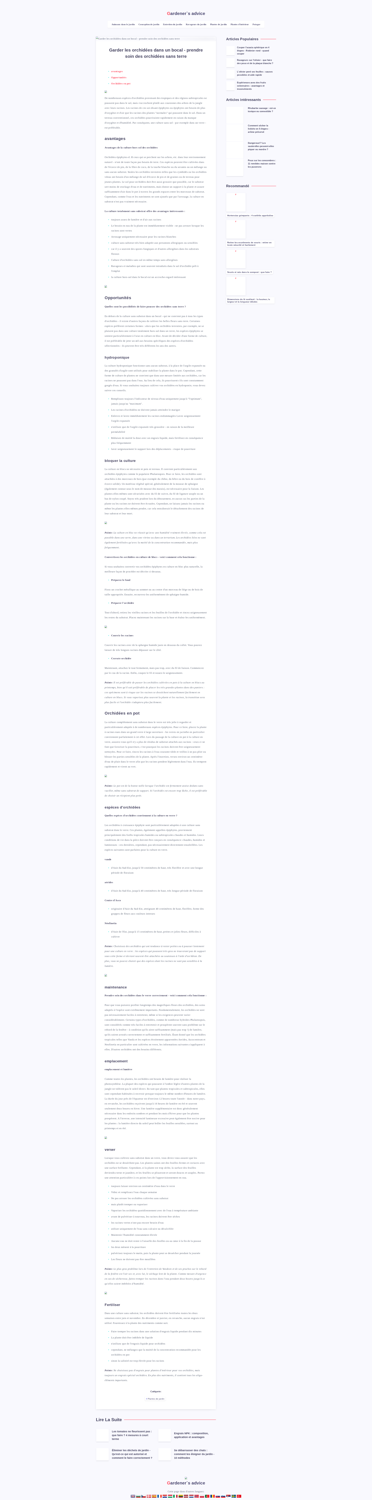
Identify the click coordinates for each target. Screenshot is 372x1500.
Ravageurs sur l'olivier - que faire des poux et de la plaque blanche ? (255, 61)
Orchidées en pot (121, 83)
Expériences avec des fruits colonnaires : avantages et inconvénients (251, 85)
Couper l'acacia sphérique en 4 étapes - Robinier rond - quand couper (253, 50)
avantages (117, 71)
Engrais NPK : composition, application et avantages (191, 1435)
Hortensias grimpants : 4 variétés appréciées (250, 215)
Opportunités (118, 77)
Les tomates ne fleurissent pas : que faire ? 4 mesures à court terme (132, 1435)
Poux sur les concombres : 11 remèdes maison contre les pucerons (262, 163)
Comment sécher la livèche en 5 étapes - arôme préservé (258, 128)
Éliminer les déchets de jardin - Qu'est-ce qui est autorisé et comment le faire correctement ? (132, 1454)
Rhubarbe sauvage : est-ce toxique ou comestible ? (262, 110)
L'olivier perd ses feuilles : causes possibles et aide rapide (255, 73)
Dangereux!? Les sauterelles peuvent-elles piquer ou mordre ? (261, 146)
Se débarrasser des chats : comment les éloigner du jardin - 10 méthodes (194, 1454)
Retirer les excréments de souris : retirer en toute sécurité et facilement (249, 243)
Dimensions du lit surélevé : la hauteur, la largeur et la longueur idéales (248, 300)
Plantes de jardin (156, 1399)
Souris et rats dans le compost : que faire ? (249, 272)
